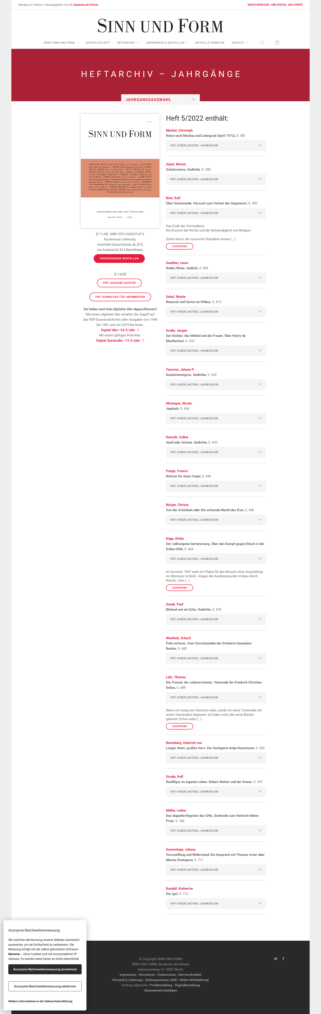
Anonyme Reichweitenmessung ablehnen (45, 986)
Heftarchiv (126, 42)
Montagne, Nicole (179, 403)
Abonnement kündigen (160, 990)
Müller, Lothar (176, 810)
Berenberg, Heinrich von (184, 743)
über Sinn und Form (59, 42)
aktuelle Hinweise (210, 42)
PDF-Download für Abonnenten (120, 296)
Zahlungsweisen (157, 980)
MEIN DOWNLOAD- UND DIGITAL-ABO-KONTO (275, 4)
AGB (174, 980)
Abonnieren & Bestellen (165, 42)
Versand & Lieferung (127, 980)
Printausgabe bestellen (119, 258)
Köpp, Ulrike (175, 539)
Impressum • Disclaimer (137, 975)
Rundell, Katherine (179, 889)
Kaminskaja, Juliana (180, 849)
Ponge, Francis (177, 471)
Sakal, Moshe (176, 297)
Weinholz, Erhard (178, 638)
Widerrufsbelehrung (194, 980)
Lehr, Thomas (176, 677)
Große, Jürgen (176, 330)
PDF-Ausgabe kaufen (119, 282)
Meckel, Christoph (179, 130)
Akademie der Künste (85, 4)
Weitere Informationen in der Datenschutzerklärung (40, 1001)
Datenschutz (167, 975)
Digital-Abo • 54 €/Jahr (118, 330)
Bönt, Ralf (173, 198)
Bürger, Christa (177, 505)
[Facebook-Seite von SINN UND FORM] (283, 959)
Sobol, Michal (176, 164)
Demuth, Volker (177, 437)
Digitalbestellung (187, 985)
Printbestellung (161, 985)
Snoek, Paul (174, 604)
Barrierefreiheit (190, 975)
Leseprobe (179, 246)
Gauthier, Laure (177, 263)
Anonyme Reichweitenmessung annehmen (45, 969)
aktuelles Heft (98, 42)
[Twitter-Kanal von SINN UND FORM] (275, 959)
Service (238, 42)
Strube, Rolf (174, 777)
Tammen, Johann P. (180, 370)
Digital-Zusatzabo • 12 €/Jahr (118, 341)
